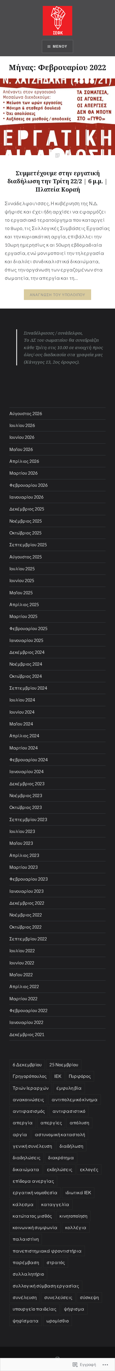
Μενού (60, 46)
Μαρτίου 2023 (23, 867)
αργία (20, 1134)
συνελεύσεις (58, 1297)
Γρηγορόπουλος (30, 1076)
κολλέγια (75, 1227)
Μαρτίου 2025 (23, 616)
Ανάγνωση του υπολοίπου (57, 295)
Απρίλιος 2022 (24, 986)
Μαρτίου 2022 (23, 998)
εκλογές (89, 1169)
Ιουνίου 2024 (21, 712)
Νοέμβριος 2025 (25, 521)
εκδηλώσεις (59, 1169)
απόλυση (79, 1122)
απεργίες (51, 1122)
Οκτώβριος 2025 (25, 532)
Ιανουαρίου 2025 (26, 640)
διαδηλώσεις (26, 1157)
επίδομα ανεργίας (33, 1181)
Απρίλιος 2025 (24, 604)
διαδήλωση (71, 1146)
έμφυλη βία (69, 1088)
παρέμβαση (26, 1262)
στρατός (56, 1262)
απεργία (23, 1122)
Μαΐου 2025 (21, 592)
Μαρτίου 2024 (23, 747)
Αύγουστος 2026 (25, 413)
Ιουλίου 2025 (22, 568)
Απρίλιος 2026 (24, 461)
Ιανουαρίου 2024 (26, 771)
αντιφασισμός (29, 1111)
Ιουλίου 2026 (22, 425)
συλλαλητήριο (28, 1274)
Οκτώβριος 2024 (25, 676)
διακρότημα (61, 1157)
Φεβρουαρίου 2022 (28, 1010)
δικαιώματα (26, 1169)
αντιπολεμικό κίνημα (75, 1099)
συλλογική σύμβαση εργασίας (46, 1285)
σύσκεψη (89, 1297)
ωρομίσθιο (57, 1320)
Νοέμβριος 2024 (25, 664)
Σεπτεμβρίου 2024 (28, 688)
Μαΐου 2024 (21, 723)
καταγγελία (55, 1204)
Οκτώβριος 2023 (25, 807)
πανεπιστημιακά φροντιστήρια (47, 1250)
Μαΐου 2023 (21, 843)
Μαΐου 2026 (21, 449)
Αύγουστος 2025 (25, 556)
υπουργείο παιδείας (34, 1308)
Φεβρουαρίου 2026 (28, 485)
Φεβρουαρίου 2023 (28, 879)
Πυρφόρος (80, 1076)
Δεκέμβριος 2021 (26, 1034)
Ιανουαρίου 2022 (26, 1022)
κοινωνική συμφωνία (35, 1227)
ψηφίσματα (26, 1320)
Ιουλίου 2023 (22, 831)
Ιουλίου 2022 (22, 950)
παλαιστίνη (26, 1239)
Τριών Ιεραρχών (31, 1088)
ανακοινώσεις (28, 1099)
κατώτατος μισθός (32, 1216)
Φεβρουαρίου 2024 (28, 759)
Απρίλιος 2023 (24, 855)
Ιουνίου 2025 (21, 580)
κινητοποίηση (73, 1216)
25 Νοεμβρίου (63, 1064)
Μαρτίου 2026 (23, 473)
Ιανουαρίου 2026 (26, 497)
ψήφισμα (74, 1308)
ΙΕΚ (57, 1076)
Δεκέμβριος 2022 (26, 903)
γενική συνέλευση (32, 1146)
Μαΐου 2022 (21, 974)
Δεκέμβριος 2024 (26, 652)
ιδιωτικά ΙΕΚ (78, 1192)
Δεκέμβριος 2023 (26, 783)
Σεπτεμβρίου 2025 (28, 544)
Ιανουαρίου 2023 (26, 891)
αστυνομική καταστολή (60, 1134)
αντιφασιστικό (68, 1111)
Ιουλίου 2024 (22, 699)
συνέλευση (25, 1297)
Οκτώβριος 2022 (25, 926)
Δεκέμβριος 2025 (26, 508)
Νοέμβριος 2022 (25, 914)
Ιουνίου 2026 (21, 437)
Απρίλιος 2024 (24, 735)
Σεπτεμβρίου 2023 (28, 819)
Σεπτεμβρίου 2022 (28, 938)
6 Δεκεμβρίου (27, 1064)
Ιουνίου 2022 (21, 962)
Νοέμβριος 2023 (25, 795)
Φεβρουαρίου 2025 (28, 628)
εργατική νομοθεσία (35, 1192)
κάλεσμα (23, 1204)
